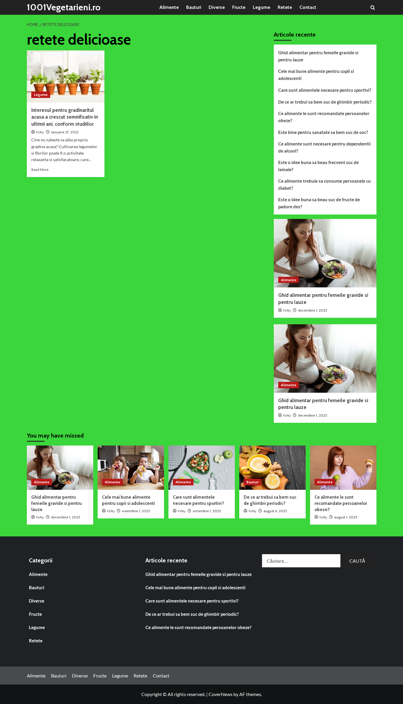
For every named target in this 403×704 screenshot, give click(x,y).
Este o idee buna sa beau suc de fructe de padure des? (319, 203)
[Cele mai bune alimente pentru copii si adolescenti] (131, 468)
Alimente (169, 7)
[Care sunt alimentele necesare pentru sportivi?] (201, 468)
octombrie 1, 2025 (207, 511)
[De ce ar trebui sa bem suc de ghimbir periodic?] (272, 468)
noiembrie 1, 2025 (136, 511)
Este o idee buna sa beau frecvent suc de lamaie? (318, 166)
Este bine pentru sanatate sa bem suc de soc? (323, 132)
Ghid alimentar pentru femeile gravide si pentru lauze (318, 56)
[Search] (372, 7)
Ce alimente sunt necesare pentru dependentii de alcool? (324, 147)
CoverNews (220, 694)
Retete (285, 7)
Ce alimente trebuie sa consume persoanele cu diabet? (324, 184)
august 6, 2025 (275, 511)
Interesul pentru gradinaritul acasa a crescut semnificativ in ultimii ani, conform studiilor (64, 117)
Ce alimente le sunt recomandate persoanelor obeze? (323, 117)
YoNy (40, 132)
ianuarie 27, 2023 (64, 132)
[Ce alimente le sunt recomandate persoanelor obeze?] (343, 468)
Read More (39, 169)
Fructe (238, 7)
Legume (261, 7)
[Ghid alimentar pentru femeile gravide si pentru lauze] (325, 253)
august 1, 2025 (345, 517)
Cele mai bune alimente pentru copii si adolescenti (316, 74)
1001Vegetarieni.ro (64, 7)
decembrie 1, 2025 (312, 310)
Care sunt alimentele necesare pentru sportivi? (324, 90)
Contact (307, 7)
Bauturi (193, 7)
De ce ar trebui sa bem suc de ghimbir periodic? (324, 101)
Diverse (217, 7)
